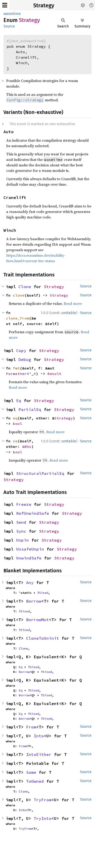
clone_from (17, 318)
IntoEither (38, 754)
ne (15, 441)
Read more (73, 303)
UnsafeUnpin (30, 549)
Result (54, 373)
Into (39, 735)
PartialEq (29, 409)
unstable (68, 313)
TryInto (42, 818)
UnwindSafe (29, 558)
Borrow (33, 601)
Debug (24, 359)
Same (31, 772)
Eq (18, 400)
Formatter (16, 373)
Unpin (22, 540)
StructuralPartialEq (40, 473)
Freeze (23, 504)
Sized (43, 593)
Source (9, 26)
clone (18, 295)
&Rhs (26, 446)
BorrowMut (37, 619)
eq (15, 418)
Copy (21, 350)
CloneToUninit (42, 638)
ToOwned (35, 781)
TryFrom (42, 799)
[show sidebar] (4, 5)
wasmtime (12, 13)
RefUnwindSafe (32, 513)
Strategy (43, 5)
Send (21, 522)
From (31, 727)
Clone (24, 286)
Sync (21, 531)
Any (30, 582)
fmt (16, 368)
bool (17, 423)
